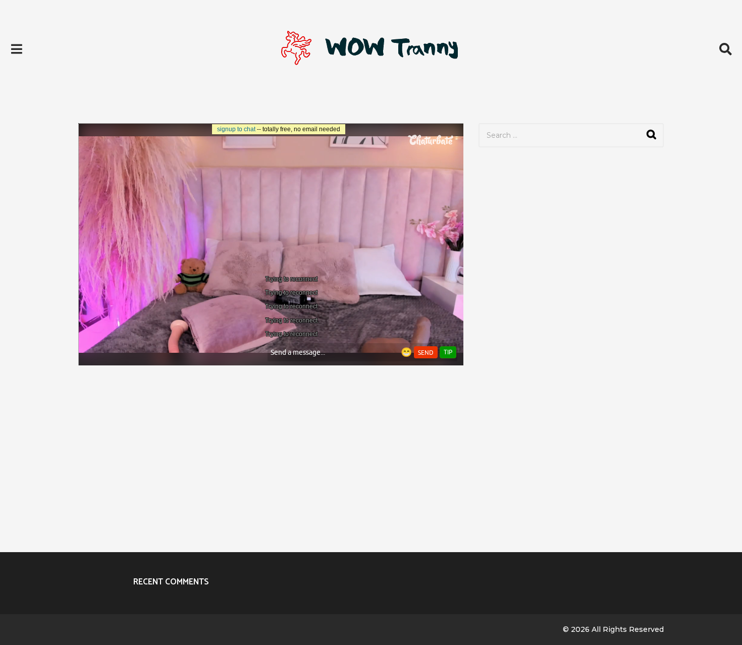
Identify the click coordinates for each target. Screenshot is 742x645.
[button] (16, 49)
